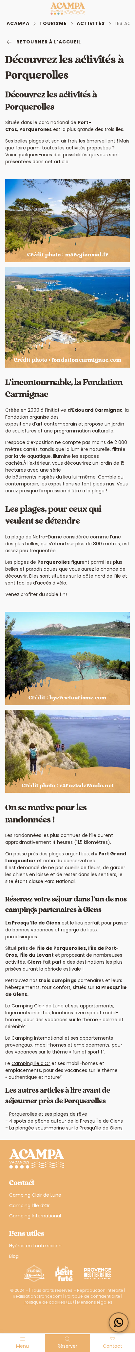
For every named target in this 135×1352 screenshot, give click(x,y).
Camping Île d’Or (30, 1063)
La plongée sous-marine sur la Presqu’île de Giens (66, 1128)
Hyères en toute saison (35, 1245)
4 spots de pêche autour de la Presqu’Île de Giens (66, 1121)
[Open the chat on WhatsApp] (119, 1323)
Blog (14, 1256)
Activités (91, 23)
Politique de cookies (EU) (49, 1302)
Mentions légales (94, 1302)
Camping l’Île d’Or (29, 1205)
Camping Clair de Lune (37, 1005)
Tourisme (53, 23)
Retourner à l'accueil (48, 42)
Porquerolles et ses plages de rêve (48, 1114)
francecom (50, 1296)
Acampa (18, 23)
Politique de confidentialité (92, 1296)
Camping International (37, 1038)
